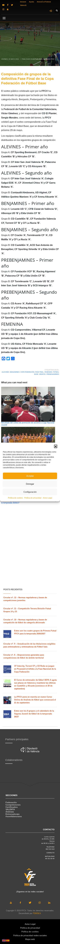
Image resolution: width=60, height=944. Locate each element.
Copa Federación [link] (27, 372)
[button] (55, 446)
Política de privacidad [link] (32, 498)
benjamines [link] (15, 372)
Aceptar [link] (30, 476)
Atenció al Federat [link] (44, 2)
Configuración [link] (30, 492)
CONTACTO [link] (50, 853)
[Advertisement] (30, 554)
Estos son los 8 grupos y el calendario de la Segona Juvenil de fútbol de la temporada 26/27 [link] (34, 714)
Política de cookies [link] (15, 498)
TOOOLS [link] (37, 913)
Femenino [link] (48, 372)
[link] (3, 5)
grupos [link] (42, 374)
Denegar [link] (30, 484)
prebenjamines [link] (52, 374)
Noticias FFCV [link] (48, 59)
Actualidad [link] (37, 59)
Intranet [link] (23, 2)
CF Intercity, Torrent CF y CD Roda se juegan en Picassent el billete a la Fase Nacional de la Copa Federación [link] (35, 669)
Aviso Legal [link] (47, 498)
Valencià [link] (23, 5)
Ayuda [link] (31, 2)
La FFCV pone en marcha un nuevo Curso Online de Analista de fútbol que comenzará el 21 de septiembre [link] (35, 700)
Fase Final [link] (39, 372)
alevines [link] (5, 372)
